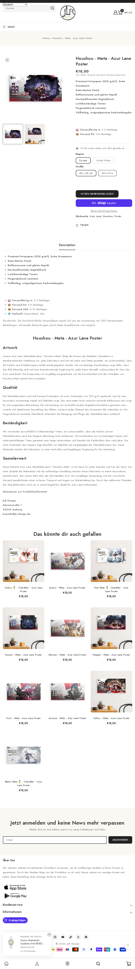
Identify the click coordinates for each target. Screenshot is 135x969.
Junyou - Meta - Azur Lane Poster (67, 587)
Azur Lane (95, 216)
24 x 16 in (109, 173)
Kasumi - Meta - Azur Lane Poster (23, 655)
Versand (91, 75)
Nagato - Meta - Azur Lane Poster (111, 655)
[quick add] (40, 540)
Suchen (52, 8)
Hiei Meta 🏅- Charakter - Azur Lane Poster (111, 589)
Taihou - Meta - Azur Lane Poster (111, 718)
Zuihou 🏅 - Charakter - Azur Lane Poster (23, 589)
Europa (83, 160)
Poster (118, 216)
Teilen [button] (84, 225)
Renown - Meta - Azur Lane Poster (67, 655)
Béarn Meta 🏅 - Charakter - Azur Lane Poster (23, 783)
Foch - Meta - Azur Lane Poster (23, 718)
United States (103, 160)
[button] (125, 12)
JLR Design (73, 944)
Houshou (108, 216)
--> (67, 483)
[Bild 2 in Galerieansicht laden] (35, 134)
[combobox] (29, 8)
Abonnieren (120, 839)
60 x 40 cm (86, 173)
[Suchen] (98, 963)
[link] (6, 965)
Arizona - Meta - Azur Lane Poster (67, 718)
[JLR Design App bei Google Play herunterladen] (15, 895)
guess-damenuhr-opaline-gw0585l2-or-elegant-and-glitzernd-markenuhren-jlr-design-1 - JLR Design (33, 942)
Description (67, 245)
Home (46, 38)
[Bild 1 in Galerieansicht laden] (13, 134)
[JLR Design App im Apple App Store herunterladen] (15, 887)
